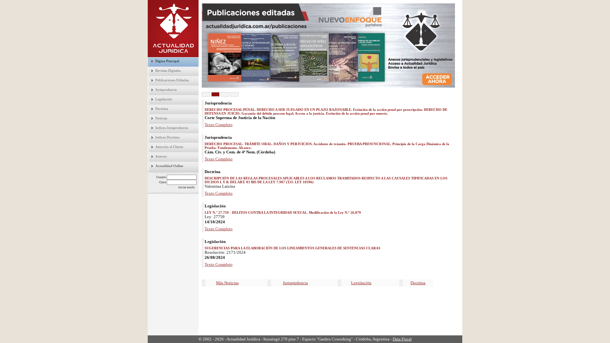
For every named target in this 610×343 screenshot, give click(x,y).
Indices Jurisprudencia (171, 128)
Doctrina (161, 109)
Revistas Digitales (168, 70)
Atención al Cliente (169, 147)
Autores (161, 156)
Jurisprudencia (166, 89)
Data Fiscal (402, 339)
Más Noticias (227, 282)
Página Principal (167, 61)
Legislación (163, 99)
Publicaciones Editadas (172, 80)
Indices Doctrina (167, 137)
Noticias (161, 118)
